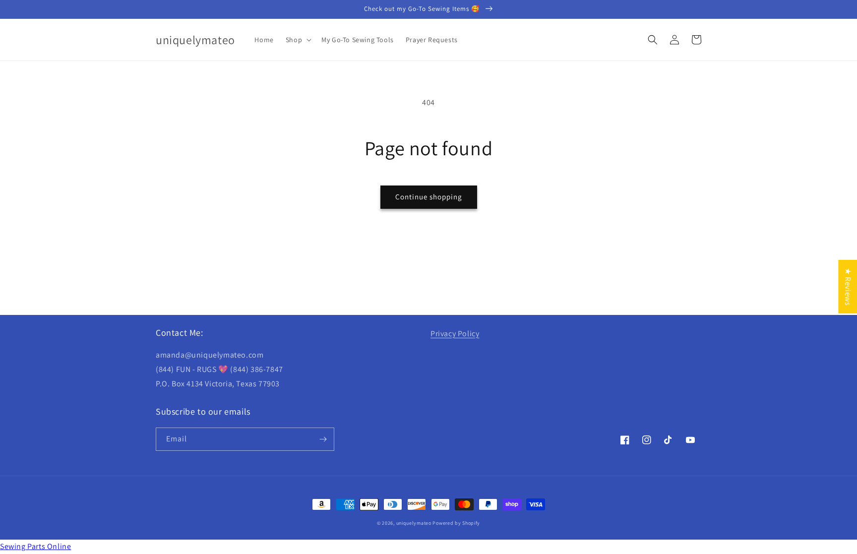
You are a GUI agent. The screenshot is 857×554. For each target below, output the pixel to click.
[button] (297, 39)
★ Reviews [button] (848, 286)
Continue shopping (428, 196)
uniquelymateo (413, 523)
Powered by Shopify (456, 523)
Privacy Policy (454, 333)
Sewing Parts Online (35, 546)
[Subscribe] (323, 439)
